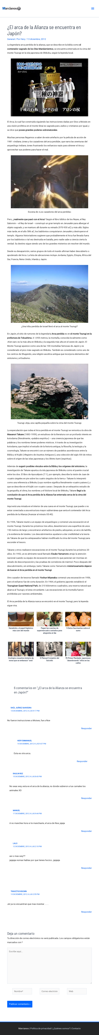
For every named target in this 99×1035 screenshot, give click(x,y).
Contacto (76, 1028)
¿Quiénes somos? (61, 1028)
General (11, 39)
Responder (86, 728)
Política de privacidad (40, 1028)
